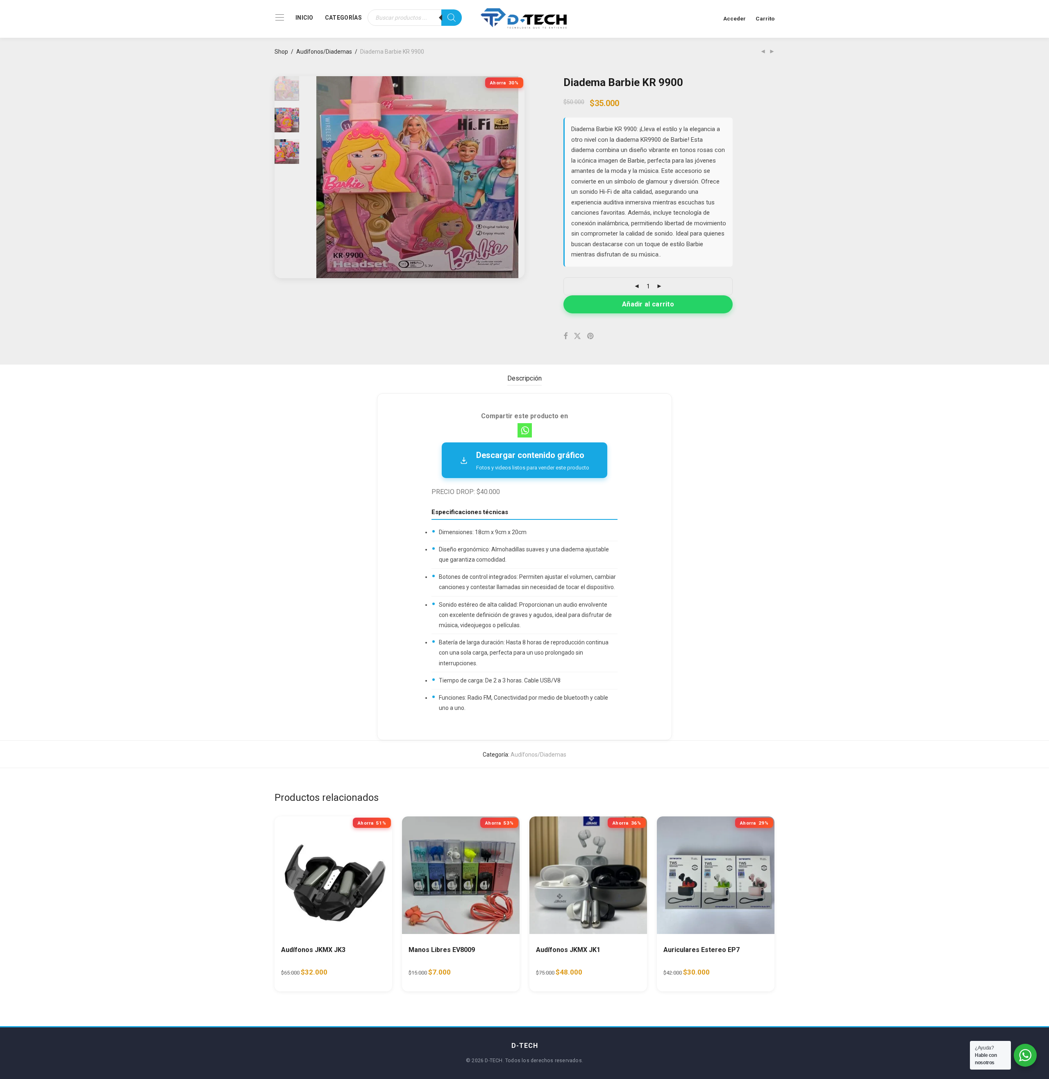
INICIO (304, 17)
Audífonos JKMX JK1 (568, 950)
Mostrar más (351, 975)
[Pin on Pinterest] (591, 336)
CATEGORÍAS (343, 17)
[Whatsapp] (525, 430)
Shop (281, 51)
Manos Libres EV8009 (442, 950)
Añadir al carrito (648, 304)
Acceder (734, 18)
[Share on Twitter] (577, 336)
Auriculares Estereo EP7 (701, 950)
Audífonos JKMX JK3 (313, 950)
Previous (321, 177)
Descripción (524, 378)
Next (514, 177)
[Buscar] (451, 17)
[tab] (524, 378)
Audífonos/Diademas (324, 51)
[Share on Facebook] (565, 336)
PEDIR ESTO (303, 975)
